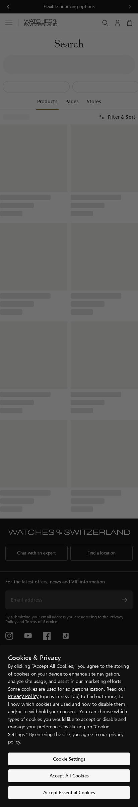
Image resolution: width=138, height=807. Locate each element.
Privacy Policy (23, 696)
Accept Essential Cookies (69, 792)
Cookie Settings (69, 759)
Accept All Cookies (69, 775)
